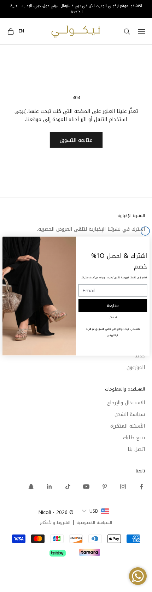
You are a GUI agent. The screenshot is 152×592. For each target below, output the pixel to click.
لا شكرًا (113, 317)
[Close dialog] (145, 231)
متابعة (113, 305)
